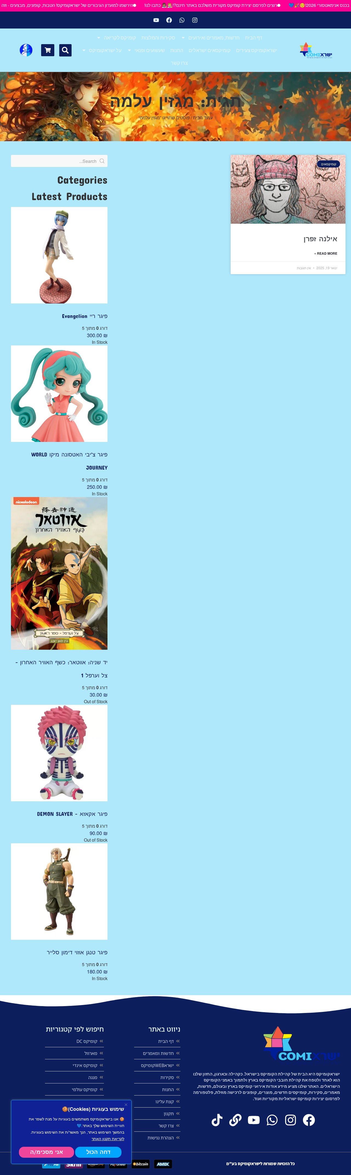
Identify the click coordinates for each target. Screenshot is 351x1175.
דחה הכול (98, 1152)
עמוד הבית (203, 117)
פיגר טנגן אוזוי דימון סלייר (77, 952)
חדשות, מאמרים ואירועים (214, 38)
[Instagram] (195, 20)
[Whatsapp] (182, 20)
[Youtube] (156, 20)
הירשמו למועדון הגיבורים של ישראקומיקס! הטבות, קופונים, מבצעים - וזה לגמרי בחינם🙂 (82, 5)
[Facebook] (169, 20)
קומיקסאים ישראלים (210, 50)
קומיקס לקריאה (120, 38)
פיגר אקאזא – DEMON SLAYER (72, 813)
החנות (176, 50)
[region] (71, 1132)
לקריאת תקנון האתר (108, 1138)
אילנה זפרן (320, 239)
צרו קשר (179, 63)
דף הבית (253, 38)
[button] (65, 50)
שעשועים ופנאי (150, 50)
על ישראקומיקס (105, 50)
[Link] (235, 1120)
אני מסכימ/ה (46, 1152)
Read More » (325, 253)
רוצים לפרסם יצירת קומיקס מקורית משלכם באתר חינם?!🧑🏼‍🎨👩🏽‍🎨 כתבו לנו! (241, 5)
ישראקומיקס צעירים (256, 50)
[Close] (126, 1104)
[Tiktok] (217, 1120)
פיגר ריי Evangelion (84, 316)
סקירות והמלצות (158, 38)
